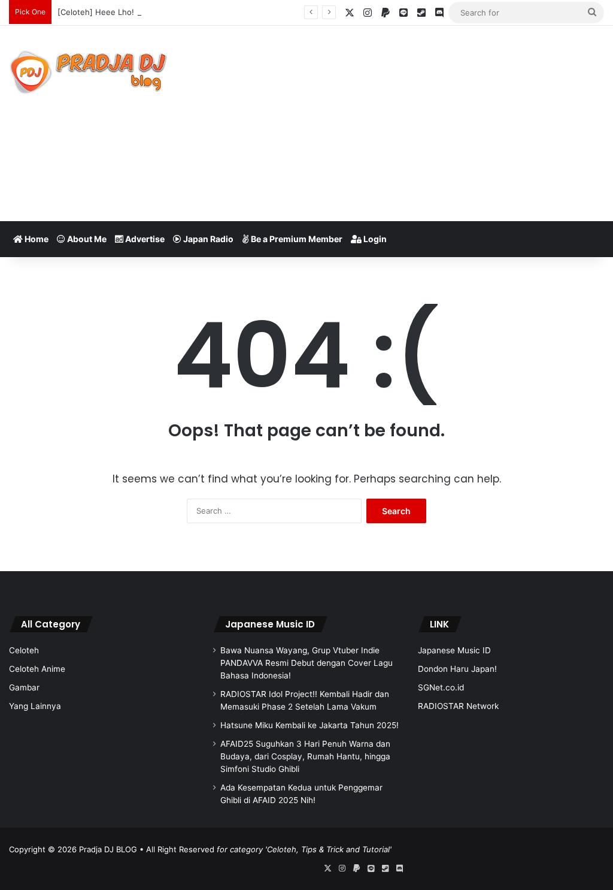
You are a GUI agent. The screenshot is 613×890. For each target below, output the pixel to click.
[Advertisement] (412, 122)
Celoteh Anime (37, 669)
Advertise (144, 239)
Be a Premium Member (295, 239)
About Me (86, 239)
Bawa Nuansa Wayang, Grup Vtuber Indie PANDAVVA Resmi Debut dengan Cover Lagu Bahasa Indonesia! (306, 662)
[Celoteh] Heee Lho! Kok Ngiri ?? (118, 12)
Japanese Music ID (270, 624)
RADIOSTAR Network (458, 706)
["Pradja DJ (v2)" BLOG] (88, 72)
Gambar (24, 687)
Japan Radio (207, 239)
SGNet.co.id (441, 687)
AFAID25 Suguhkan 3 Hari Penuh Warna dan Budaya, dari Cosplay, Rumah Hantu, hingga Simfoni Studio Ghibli (305, 756)
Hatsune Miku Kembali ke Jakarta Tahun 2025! (309, 725)
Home (35, 239)
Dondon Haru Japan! (457, 669)
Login (374, 239)
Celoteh (24, 650)
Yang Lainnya (35, 706)
